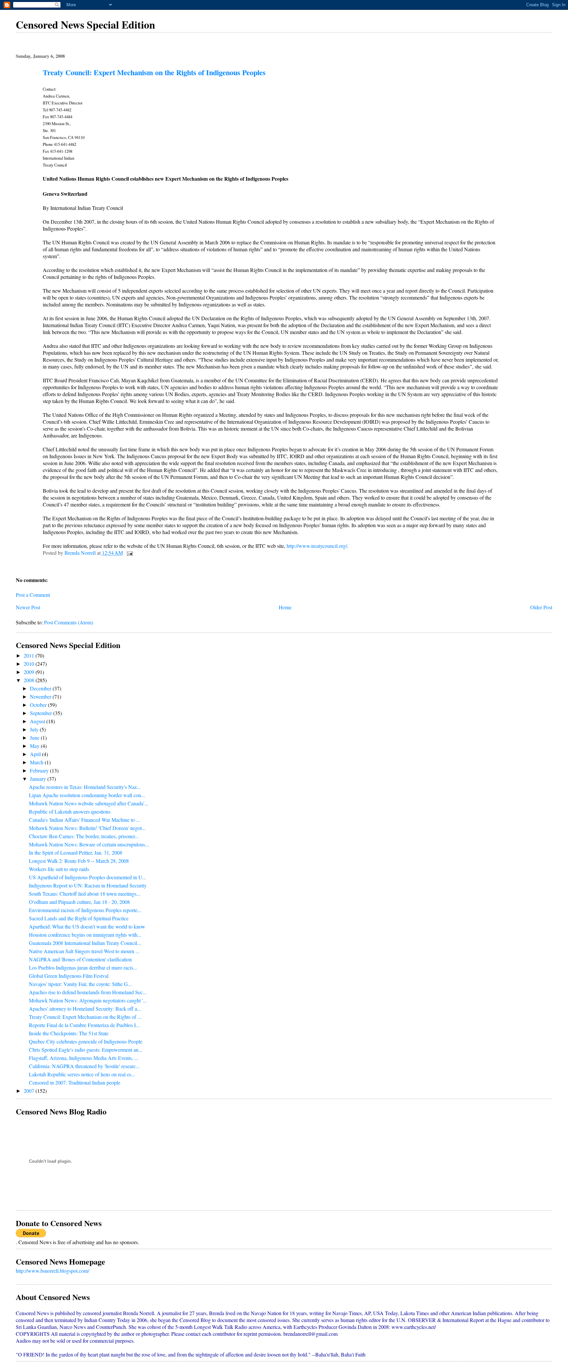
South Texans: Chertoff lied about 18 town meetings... (84, 893)
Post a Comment (33, 594)
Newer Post (28, 607)
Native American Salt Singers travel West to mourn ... (84, 951)
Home (285, 607)
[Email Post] (129, 552)
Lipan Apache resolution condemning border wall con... (87, 795)
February (40, 770)
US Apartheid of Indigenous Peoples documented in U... (87, 877)
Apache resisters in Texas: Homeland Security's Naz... (85, 786)
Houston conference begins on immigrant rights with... (85, 934)
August (38, 721)
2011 (30, 655)
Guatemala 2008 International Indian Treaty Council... (85, 942)
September (41, 712)
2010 (30, 663)
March (37, 762)
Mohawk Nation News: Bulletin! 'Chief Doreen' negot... (87, 827)
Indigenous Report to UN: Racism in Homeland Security (88, 885)
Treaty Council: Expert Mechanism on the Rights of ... (85, 1016)
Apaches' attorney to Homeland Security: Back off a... (85, 1008)
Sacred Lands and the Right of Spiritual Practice (79, 918)
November (41, 696)
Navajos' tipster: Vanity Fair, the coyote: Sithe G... (80, 983)
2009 (30, 671)
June (35, 737)
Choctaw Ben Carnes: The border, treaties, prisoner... (84, 836)
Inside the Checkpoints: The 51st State (68, 1033)
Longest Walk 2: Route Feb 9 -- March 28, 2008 (79, 860)
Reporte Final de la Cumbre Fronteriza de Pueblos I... (84, 1024)
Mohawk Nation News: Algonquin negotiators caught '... (88, 1000)
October (39, 704)
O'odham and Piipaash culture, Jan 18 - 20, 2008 (79, 901)
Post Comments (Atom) (68, 622)
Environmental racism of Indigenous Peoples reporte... (85, 910)
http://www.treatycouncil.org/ (317, 545)
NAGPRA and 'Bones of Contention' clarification (80, 959)
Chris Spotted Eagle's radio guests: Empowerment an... (85, 1049)
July (35, 729)
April (36, 754)
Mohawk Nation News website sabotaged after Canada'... (88, 803)
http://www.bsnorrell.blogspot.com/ (52, 1270)
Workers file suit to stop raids (59, 868)
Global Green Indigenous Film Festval (68, 975)
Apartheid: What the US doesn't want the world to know (87, 926)
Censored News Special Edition (85, 24)
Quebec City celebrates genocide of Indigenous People (85, 1041)
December (41, 688)
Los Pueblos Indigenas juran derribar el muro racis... (83, 967)
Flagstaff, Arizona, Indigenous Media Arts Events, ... (83, 1057)
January (38, 778)
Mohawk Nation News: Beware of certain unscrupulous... (89, 844)
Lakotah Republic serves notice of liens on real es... (82, 1074)
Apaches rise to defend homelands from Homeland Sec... (88, 992)
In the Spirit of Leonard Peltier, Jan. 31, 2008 (75, 852)
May (35, 745)
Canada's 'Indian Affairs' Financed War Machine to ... (84, 819)
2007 (30, 1090)
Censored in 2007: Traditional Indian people (74, 1082)
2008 (30, 680)
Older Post (541, 607)
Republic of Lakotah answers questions (69, 811)
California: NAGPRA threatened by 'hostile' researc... (84, 1066)
